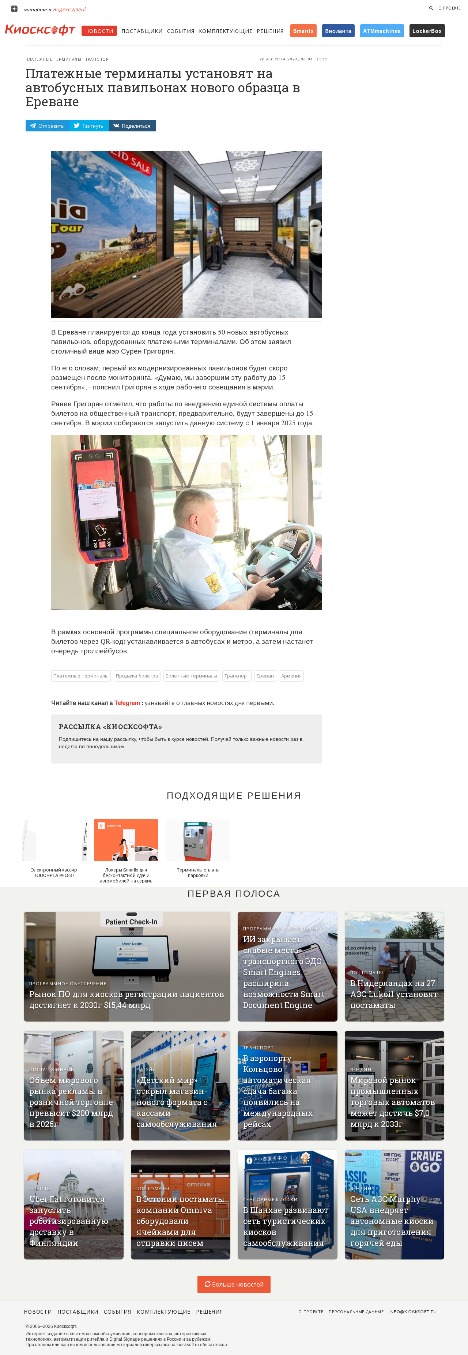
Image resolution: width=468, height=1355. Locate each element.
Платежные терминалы (54, 59)
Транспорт (98, 59)
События (181, 30)
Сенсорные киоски (270, 1199)
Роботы (40, 1188)
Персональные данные (356, 1311)
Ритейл (146, 1069)
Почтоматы (367, 972)
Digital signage (52, 1069)
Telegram (127, 702)
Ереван (265, 675)
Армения (291, 675)
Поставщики (141, 30)
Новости (99, 30)
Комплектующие (226, 30)
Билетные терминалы (191, 675)
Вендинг (362, 1069)
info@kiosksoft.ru (413, 1311)
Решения (270, 30)
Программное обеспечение (67, 983)
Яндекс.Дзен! (69, 9)
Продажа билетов (137, 675)
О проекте (449, 8)
